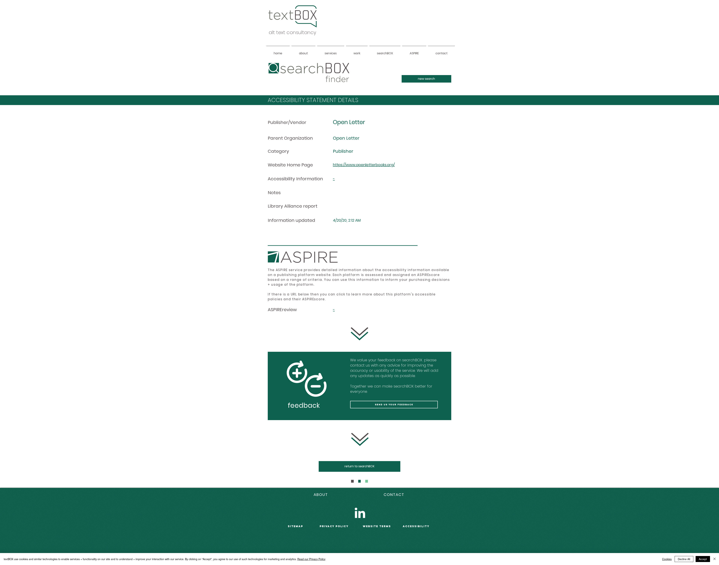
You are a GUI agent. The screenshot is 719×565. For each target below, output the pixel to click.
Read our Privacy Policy (311, 559)
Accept (703, 559)
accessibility (416, 526)
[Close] (714, 559)
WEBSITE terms (377, 526)
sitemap (295, 526)
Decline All (684, 559)
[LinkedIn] (359, 512)
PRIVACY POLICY (334, 526)
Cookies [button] (667, 559)
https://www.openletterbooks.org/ (364, 164)
